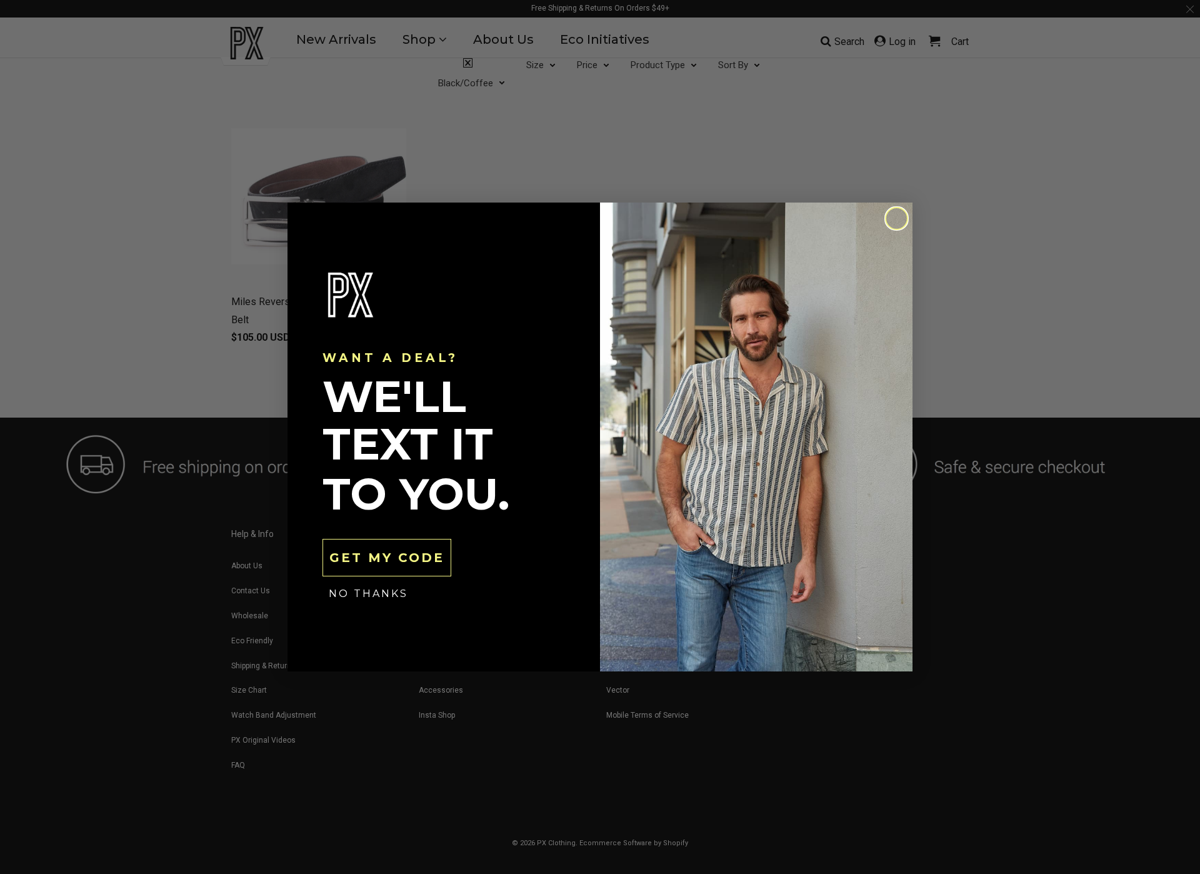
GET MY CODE (386, 557)
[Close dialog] (897, 218)
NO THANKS (368, 594)
